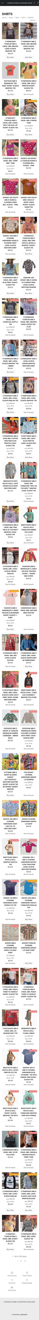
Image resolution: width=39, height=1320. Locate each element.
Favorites (12, 1283)
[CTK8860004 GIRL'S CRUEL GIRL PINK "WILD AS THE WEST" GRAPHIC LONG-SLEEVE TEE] (10, 514)
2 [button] (20, 1261)
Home (4, 18)
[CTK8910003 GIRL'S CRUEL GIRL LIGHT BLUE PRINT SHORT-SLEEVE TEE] (10, 267)
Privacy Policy (27, 1305)
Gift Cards (12, 1290)
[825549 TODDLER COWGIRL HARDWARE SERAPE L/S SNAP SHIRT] (28, 932)
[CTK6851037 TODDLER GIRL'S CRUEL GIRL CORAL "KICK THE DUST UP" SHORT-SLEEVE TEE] (10, 107)
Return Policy (24, 1308)
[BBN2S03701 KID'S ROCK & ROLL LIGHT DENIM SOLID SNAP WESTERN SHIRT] (10, 470)
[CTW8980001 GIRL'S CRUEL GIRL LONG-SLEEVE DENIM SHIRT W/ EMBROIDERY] (28, 642)
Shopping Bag (27, 1283)
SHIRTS (30, 18)
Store (11, 18)
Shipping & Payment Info (10, 1308)
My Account (12, 1276)
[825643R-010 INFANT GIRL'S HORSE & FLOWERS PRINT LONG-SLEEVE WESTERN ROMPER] (28, 267)
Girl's (23, 18)
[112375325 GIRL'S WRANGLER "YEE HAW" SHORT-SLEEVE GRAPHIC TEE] (10, 70)
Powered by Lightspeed (19, 1314)
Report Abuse (19, 1311)
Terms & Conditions (14, 1305)
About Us (34, 1308)
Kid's (17, 18)
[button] (19, 3)
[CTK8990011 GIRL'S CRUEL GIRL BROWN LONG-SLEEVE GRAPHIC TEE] (28, 31)
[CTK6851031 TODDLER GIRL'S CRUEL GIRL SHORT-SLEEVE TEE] (10, 1223)
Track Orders (27, 1276)
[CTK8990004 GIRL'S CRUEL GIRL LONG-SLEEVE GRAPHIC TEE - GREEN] (10, 348)
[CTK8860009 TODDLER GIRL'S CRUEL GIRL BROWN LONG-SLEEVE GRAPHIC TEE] (10, 31)
